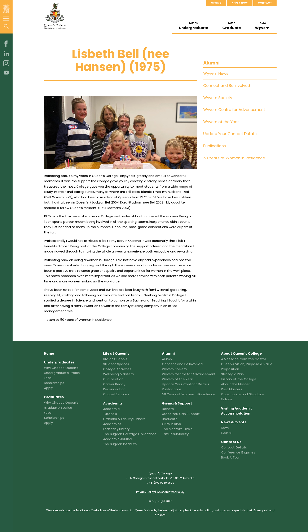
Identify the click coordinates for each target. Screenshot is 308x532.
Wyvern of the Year (221, 121)
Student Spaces (116, 364)
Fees (48, 378)
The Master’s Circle (177, 429)
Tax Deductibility (175, 434)
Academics (112, 424)
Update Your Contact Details (230, 133)
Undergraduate (193, 25)
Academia (111, 409)
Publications (214, 145)
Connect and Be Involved (226, 85)
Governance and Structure (242, 394)
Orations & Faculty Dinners (124, 419)
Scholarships (54, 383)
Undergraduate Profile (62, 373)
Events (226, 432)
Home (49, 353)
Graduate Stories (58, 407)
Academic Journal (117, 439)
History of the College (239, 379)
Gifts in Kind (171, 424)
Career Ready (114, 384)
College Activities (117, 369)
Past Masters (231, 389)
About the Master (235, 384)
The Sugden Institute (120, 444)
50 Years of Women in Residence (234, 158)
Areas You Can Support (181, 414)
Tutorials (110, 414)
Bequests (169, 419)
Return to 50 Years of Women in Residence (78, 319)
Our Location (113, 379)
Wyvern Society (217, 97)
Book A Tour (230, 457)
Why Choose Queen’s (61, 368)
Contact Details (234, 447)
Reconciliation (114, 389)
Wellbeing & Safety (118, 374)
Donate (168, 409)
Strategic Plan (232, 374)
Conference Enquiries (238, 452)
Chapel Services (116, 394)
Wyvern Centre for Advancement (234, 109)
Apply (48, 388)
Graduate (231, 25)
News (225, 427)
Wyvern (262, 25)
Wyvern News (215, 73)
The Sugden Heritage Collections (130, 434)
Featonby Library (116, 429)
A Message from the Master (243, 359)
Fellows (227, 399)
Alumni (211, 63)
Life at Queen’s (115, 359)
